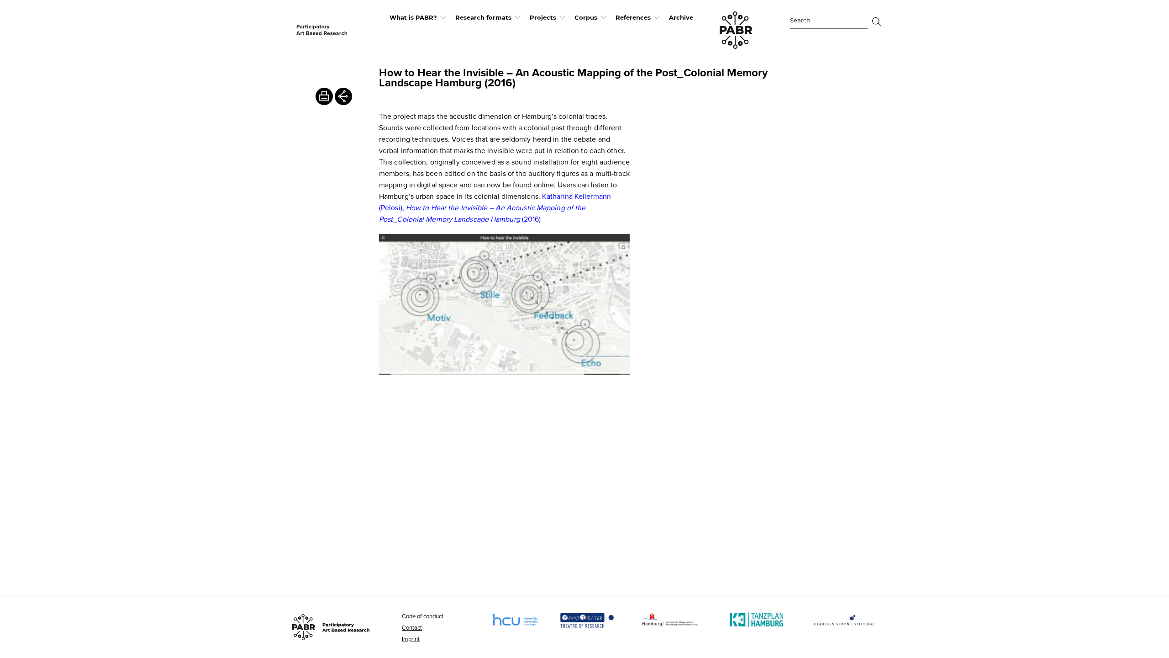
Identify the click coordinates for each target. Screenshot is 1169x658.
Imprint (411, 639)
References (633, 17)
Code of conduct (422, 616)
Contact (412, 627)
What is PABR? (413, 17)
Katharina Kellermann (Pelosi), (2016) (495, 207)
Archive (681, 17)
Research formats (483, 17)
